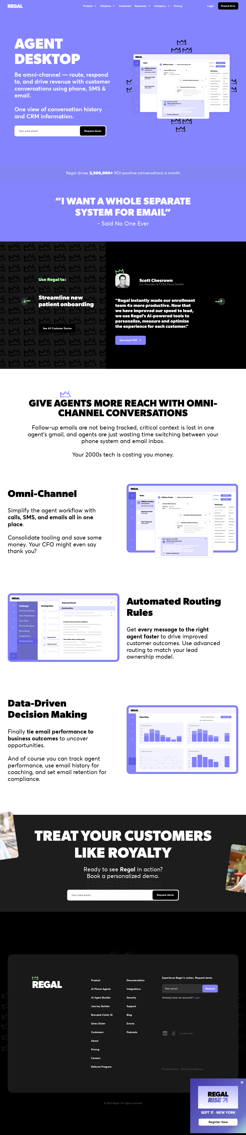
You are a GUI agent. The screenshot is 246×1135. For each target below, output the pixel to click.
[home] (18, 6)
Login (196, 997)
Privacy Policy (170, 1069)
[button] (90, 6)
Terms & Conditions (192, 1069)
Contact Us (186, 1033)
